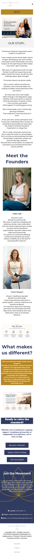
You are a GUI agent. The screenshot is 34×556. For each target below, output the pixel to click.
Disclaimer (17, 547)
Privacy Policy (17, 543)
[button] (32, 4)
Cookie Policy (17, 552)
